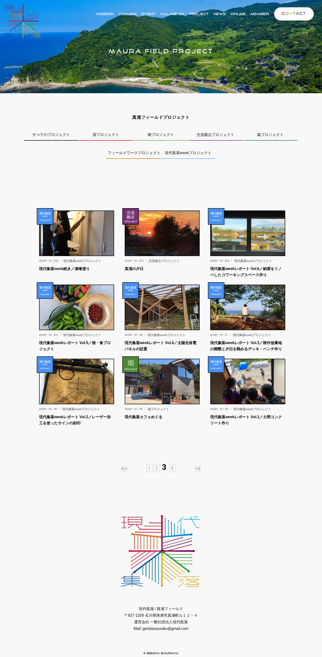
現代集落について (105, 14)
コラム (128, 14)
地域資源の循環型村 (172, 14)
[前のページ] (124, 469)
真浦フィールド (199, 14)
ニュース (220, 14)
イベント (148, 14)
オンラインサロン (238, 14)
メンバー (260, 14)
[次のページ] (197, 469)
